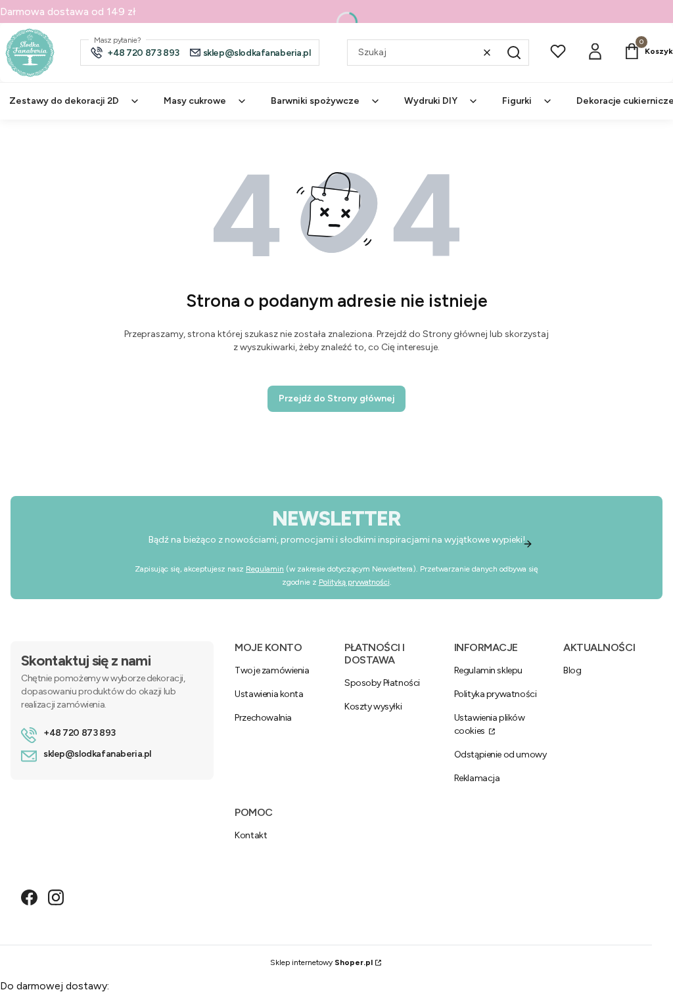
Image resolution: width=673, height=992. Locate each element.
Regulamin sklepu (488, 670)
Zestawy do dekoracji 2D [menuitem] (64, 100)
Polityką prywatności (354, 582)
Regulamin (265, 569)
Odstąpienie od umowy (500, 754)
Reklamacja (477, 778)
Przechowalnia (263, 717)
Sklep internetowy (321, 962)
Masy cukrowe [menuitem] (195, 100)
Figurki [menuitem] (517, 100)
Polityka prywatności (495, 694)
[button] (514, 52)
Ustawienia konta (269, 694)
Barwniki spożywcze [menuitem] (315, 100)
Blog (572, 670)
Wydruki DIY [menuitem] (430, 100)
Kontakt (251, 835)
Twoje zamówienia (272, 670)
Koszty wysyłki (373, 706)
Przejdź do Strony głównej (336, 398)
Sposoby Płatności (382, 682)
